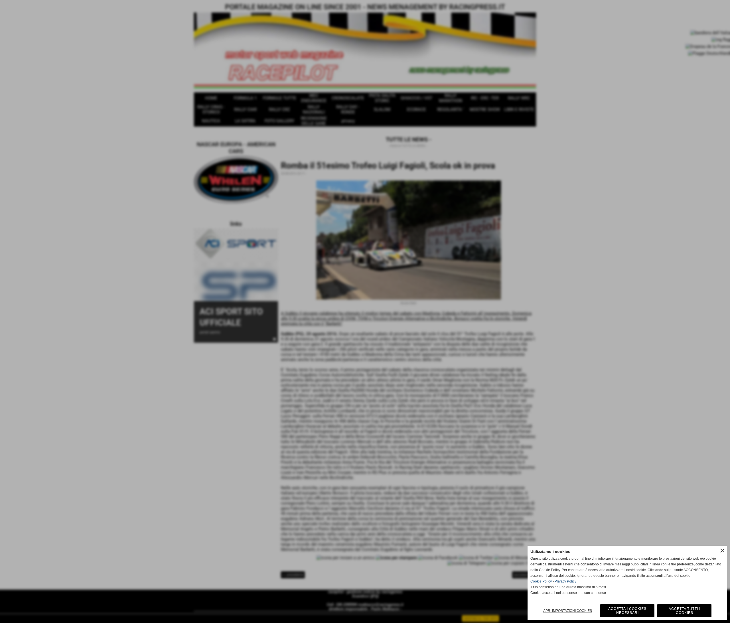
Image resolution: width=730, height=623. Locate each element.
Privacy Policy (565, 581)
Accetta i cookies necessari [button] (627, 611)
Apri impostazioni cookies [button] (567, 611)
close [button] (722, 550)
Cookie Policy (541, 581)
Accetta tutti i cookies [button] (684, 611)
